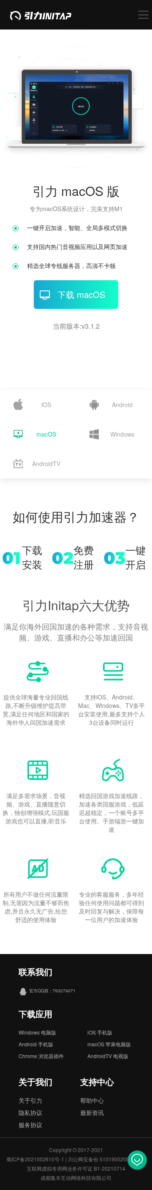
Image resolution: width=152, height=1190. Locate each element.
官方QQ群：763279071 (52, 991)
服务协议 (30, 1124)
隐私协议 (30, 1112)
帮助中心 (92, 1100)
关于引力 (30, 1100)
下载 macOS (81, 294)
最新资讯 (92, 1112)
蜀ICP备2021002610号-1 (35, 1159)
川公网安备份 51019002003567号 (107, 1159)
